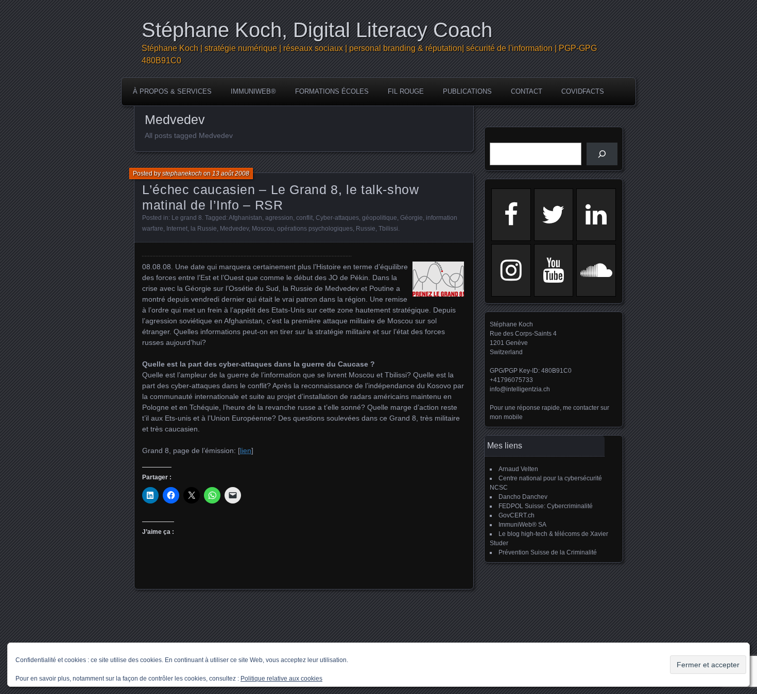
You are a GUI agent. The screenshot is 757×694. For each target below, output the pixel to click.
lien (245, 450)
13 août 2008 (230, 173)
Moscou (263, 228)
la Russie (204, 228)
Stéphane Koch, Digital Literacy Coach (317, 30)
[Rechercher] (602, 154)
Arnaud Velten (518, 469)
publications (467, 91)
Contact (526, 91)
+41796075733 (511, 380)
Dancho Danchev (522, 496)
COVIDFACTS (582, 91)
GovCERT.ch (516, 515)
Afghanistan (245, 217)
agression (279, 217)
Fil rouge (406, 91)
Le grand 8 (186, 217)
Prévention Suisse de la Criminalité (547, 552)
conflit (304, 217)
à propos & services (172, 91)
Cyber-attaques (337, 217)
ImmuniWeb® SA (522, 524)
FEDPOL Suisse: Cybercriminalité (545, 506)
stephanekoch (182, 173)
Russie (365, 228)
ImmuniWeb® (253, 91)
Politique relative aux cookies (281, 678)
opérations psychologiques (315, 228)
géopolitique (379, 217)
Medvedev (234, 228)
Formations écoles (332, 91)
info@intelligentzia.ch (520, 389)
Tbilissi (388, 228)
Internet (176, 228)
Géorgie (411, 217)
